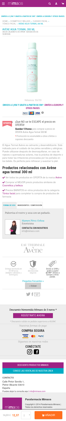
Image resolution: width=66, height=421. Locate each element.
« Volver (33, 286)
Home (5, 21)
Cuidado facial (40, 21)
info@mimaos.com (30, 231)
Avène (58, 177)
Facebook (32, 294)
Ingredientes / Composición (29, 205)
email (37, 294)
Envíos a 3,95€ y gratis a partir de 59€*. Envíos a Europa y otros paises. (33, 16)
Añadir (50, 415)
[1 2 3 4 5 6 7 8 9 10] (27, 415)
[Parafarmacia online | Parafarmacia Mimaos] (15, 3)
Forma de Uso (9, 205)
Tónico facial (9, 23)
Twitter (28, 294)
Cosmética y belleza (20, 21)
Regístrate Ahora (33, 315)
